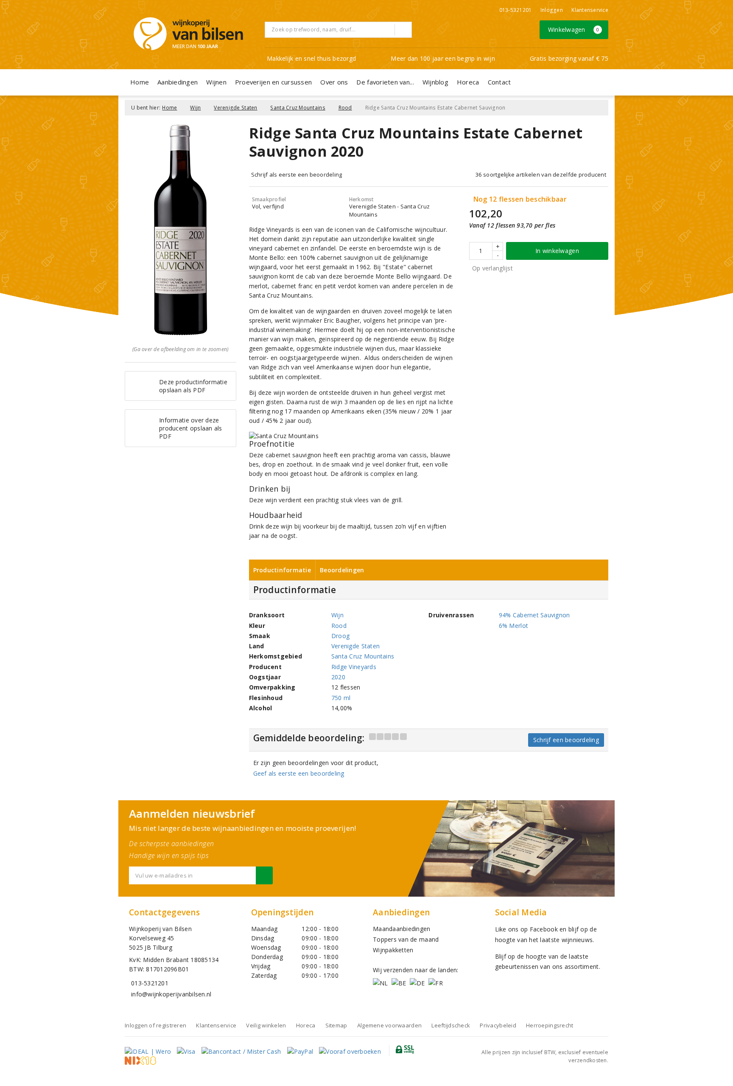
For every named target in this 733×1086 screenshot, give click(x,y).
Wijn (195, 107)
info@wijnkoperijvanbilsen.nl (171, 994)
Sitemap (336, 1025)
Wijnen (216, 82)
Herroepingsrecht (549, 1025)
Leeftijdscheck (450, 1025)
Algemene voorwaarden (389, 1025)
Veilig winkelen (266, 1025)
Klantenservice (589, 10)
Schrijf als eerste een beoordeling (296, 174)
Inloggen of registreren (155, 1025)
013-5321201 (515, 10)
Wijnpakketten (393, 950)
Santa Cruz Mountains (297, 107)
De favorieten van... (385, 82)
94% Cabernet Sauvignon (534, 615)
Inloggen (551, 10)
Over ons (334, 82)
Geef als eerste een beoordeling (298, 773)
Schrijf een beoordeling (566, 740)
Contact (499, 82)
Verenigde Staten (235, 107)
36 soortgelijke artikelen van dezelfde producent (541, 174)
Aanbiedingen (177, 82)
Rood (345, 107)
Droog (340, 636)
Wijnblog (435, 82)
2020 (338, 677)
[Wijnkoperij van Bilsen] (188, 34)
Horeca (468, 82)
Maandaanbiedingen (402, 929)
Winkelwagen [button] (573, 29)
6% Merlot (513, 626)
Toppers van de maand (406, 939)
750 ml (341, 698)
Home (139, 82)
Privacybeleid (498, 1025)
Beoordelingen (342, 570)
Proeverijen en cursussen (273, 82)
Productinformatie (282, 570)
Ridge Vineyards (353, 667)
